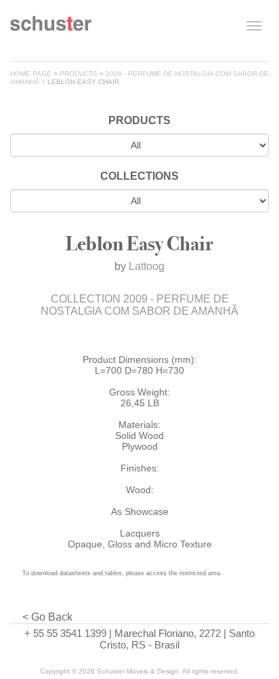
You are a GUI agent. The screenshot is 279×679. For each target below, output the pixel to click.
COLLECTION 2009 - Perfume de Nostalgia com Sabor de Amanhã (139, 305)
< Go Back (47, 617)
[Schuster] (50, 28)
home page (30, 73)
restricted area (199, 573)
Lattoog (147, 266)
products (79, 73)
